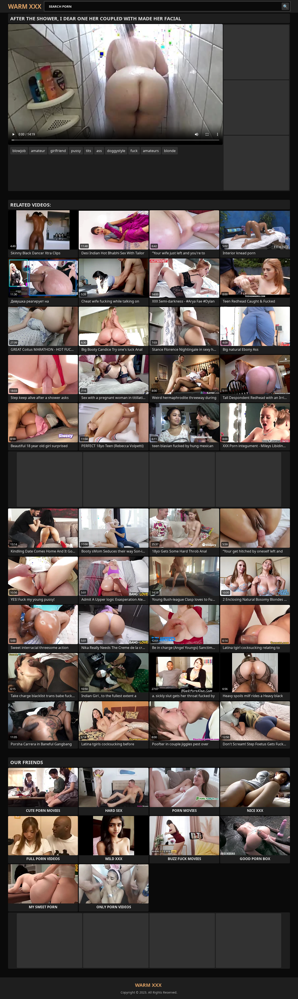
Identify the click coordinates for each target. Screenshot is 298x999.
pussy (76, 150)
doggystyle (116, 150)
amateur (38, 150)
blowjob (19, 150)
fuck (134, 150)
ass (99, 150)
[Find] (285, 6)
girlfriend (58, 150)
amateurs (151, 150)
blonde (170, 150)
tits (88, 150)
